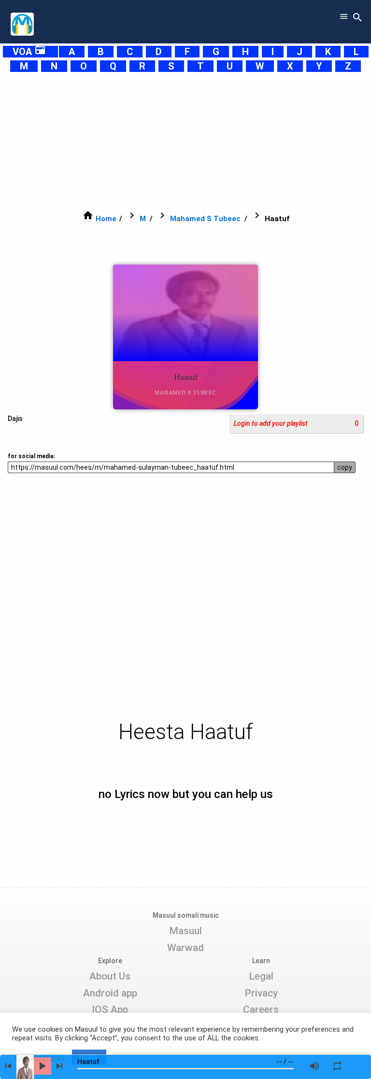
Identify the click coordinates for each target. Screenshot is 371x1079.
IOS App (110, 1009)
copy (344, 467)
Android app (110, 993)
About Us (109, 976)
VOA (29, 51)
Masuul (185, 931)
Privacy (261, 993)
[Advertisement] (185, 141)
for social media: (31, 456)
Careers (261, 1009)
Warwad (185, 947)
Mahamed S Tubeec (205, 218)
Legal (261, 976)
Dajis (15, 418)
